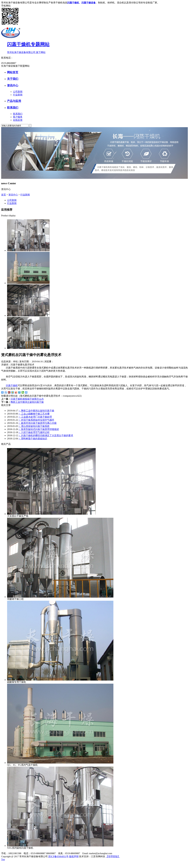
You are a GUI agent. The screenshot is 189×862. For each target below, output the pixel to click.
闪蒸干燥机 (12, 385)
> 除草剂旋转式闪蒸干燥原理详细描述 (39, 429)
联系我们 (12, 107)
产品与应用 (14, 100)
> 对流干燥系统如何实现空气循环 (36, 420)
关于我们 (12, 78)
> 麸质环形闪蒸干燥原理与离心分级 (38, 423)
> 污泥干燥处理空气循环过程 (34, 432)
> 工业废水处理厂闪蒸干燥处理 (35, 417)
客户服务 (17, 117)
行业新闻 (17, 94)
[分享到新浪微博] (16, 392)
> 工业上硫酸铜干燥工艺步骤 (34, 413)
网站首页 (12, 72)
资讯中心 (12, 85)
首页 (3, 194)
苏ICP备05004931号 (58, 856)
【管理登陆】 (113, 856)
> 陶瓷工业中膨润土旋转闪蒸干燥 (36, 410)
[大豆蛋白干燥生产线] (28, 315)
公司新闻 (17, 91)
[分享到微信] (23, 392)
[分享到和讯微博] (9, 392)
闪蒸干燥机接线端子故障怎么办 (27, 399)
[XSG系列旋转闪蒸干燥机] (28, 250)
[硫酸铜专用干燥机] (60, 679)
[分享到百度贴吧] (6, 392)
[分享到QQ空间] (12, 392)
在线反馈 (17, 120)
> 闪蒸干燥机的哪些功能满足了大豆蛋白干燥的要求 (46, 435)
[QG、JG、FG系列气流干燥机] (28, 283)
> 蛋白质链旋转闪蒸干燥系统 (34, 426)
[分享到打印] (26, 392)
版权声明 (74, 856)
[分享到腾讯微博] (19, 392)
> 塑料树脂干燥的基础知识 (33, 438)
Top (3, 859)
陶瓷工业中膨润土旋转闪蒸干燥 (27, 402)
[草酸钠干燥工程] (28, 348)
